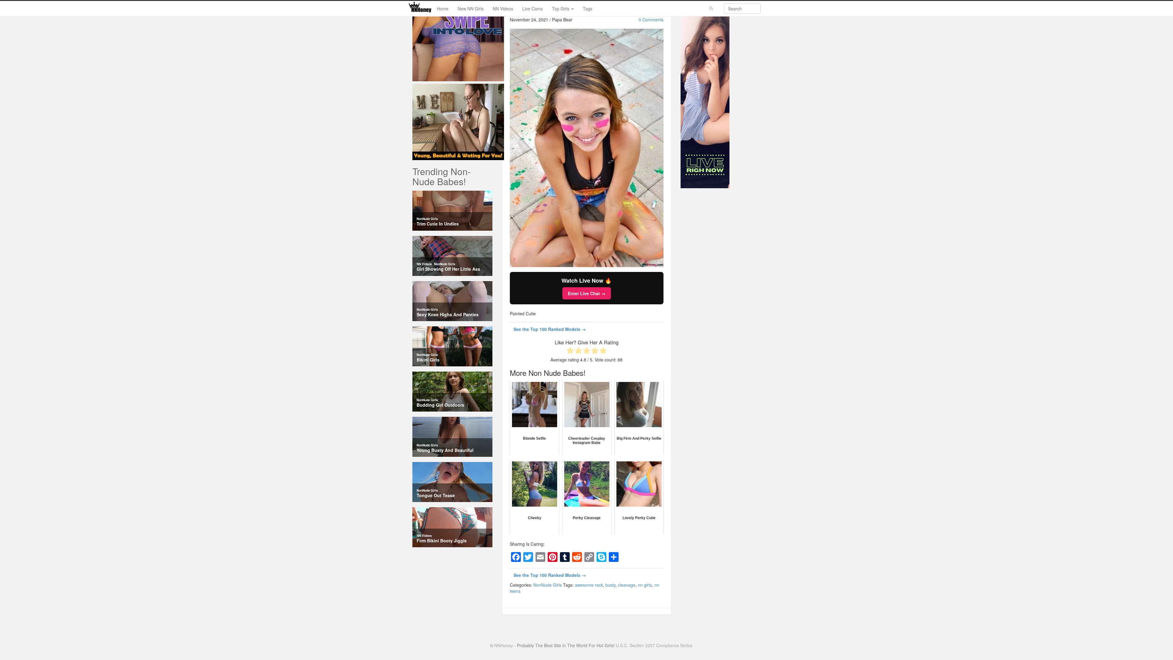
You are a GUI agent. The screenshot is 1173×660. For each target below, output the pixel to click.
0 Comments (651, 19)
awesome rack (589, 585)
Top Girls (561, 9)
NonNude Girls (547, 585)
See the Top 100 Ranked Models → (549, 329)
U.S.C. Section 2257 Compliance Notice (654, 645)
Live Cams (532, 9)
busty (610, 585)
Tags (587, 9)
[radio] (570, 351)
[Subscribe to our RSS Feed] (711, 8)
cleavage (626, 585)
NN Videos (503, 9)
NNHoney (503, 645)
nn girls (645, 585)
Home (442, 9)
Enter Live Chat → (586, 293)
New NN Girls (471, 9)
